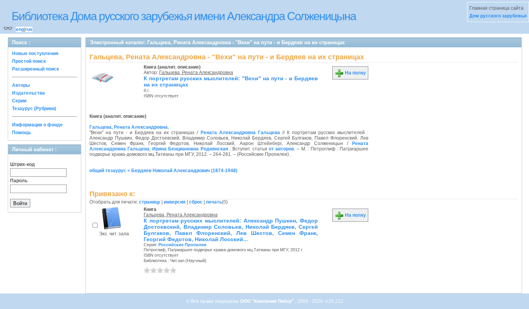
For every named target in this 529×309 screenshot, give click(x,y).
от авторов (281, 149)
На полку (355, 73)
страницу (149, 202)
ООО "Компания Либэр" (267, 301)
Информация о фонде (37, 125)
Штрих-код (22, 164)
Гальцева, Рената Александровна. (129, 127)
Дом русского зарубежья (498, 16)
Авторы (21, 85)
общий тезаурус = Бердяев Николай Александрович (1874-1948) (163, 170)
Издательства (28, 93)
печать (214, 202)
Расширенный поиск (35, 69)
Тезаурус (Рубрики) (34, 108)
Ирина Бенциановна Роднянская (190, 149)
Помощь (21, 132)
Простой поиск (29, 61)
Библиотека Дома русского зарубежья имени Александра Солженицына (184, 16)
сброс (196, 202)
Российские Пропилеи (182, 244)
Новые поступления (35, 53)
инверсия (174, 202)
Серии (19, 101)
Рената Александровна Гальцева (240, 132)
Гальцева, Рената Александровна (196, 72)
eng (20, 29)
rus (29, 29)
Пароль (18, 180)
